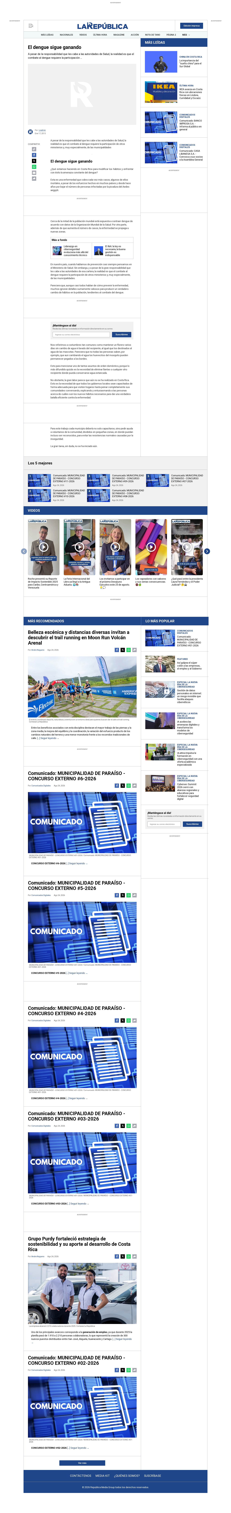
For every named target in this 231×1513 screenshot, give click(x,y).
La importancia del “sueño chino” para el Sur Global (190, 63)
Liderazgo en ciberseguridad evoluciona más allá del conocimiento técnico (76, 251)
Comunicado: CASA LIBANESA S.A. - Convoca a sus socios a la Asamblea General (191, 155)
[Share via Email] (34, 173)
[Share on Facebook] (34, 155)
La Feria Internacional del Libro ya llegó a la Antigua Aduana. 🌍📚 (77, 581)
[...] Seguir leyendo (47, 738)
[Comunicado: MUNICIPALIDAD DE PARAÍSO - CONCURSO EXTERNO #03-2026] (82, 1162)
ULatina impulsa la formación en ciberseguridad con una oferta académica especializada (189, 759)
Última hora (186, 85)
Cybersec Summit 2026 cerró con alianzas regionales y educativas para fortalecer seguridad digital (188, 791)
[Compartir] (34, 178)
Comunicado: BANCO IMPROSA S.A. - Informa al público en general (190, 125)
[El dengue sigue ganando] (82, 94)
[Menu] (31, 25)
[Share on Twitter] (34, 161)
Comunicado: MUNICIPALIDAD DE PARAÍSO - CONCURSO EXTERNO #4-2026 (76, 1011)
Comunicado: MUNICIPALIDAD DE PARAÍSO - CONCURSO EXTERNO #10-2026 (69, 493)
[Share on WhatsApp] (34, 167)
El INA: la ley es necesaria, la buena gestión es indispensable (115, 251)
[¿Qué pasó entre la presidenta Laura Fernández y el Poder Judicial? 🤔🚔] (187, 547)
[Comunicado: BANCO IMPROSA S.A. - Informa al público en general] (161, 122)
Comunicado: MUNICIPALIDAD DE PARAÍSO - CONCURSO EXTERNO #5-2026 (76, 885)
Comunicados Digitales (187, 115)
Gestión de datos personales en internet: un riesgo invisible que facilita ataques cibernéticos (189, 696)
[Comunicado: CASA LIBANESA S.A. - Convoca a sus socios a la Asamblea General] (161, 152)
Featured (182, 659)
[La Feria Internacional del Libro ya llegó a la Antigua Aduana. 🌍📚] (79, 547)
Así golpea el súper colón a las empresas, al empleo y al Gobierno (189, 665)
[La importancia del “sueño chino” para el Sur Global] (161, 62)
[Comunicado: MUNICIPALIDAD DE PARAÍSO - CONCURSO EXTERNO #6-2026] (82, 822)
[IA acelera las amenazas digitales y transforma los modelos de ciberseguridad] (160, 720)
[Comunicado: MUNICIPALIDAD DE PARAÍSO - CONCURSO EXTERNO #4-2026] (82, 1057)
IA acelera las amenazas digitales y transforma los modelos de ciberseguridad (188, 727)
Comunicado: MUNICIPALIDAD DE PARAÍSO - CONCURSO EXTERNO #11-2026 (69, 478)
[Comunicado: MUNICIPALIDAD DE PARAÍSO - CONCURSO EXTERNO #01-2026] (160, 638)
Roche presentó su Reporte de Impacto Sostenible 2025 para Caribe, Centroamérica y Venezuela (43, 583)
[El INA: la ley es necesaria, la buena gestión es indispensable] (98, 250)
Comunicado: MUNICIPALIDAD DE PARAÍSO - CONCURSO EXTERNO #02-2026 (76, 1360)
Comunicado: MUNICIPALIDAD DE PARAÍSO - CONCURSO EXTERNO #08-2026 (128, 493)
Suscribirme (122, 334)
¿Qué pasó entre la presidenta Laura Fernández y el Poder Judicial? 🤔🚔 (187, 581)
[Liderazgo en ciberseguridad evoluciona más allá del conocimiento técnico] (57, 250)
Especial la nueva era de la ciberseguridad (187, 684)
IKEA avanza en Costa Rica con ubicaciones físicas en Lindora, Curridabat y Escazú (190, 93)
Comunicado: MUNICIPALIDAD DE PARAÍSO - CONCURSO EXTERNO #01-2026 (189, 641)
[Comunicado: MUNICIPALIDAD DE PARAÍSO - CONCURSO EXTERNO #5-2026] (82, 932)
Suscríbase (152, 1475)
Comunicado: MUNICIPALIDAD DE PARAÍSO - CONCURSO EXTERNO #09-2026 (128, 478)
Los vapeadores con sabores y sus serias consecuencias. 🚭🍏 (150, 581)
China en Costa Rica (190, 57)
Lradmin (42, 130)
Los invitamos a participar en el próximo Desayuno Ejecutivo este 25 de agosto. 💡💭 (115, 583)
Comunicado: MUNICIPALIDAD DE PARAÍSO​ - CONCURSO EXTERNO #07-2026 (187, 478)
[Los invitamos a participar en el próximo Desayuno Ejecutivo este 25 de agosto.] (115, 547)
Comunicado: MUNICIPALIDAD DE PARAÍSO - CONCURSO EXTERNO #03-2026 (76, 1116)
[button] (191, 26)
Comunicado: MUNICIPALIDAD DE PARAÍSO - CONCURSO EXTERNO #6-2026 (76, 776)
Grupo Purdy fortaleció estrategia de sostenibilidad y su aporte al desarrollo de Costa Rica (79, 1244)
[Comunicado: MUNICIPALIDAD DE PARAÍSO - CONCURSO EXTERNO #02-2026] (82, 1407)
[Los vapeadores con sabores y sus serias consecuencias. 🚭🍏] (151, 547)
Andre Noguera (37, 650)
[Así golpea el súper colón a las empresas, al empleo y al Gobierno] (160, 664)
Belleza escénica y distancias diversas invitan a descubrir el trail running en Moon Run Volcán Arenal (78, 638)
